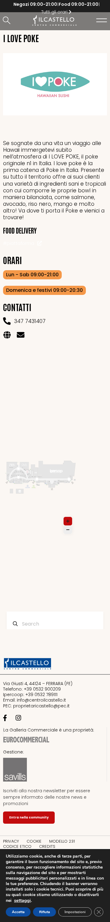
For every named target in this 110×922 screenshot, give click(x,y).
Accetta (18, 911)
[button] (8, 21)
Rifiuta (44, 911)
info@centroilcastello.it (41, 700)
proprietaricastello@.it (41, 706)
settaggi (22, 900)
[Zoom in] (68, 521)
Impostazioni (75, 911)
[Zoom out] (68, 529)
